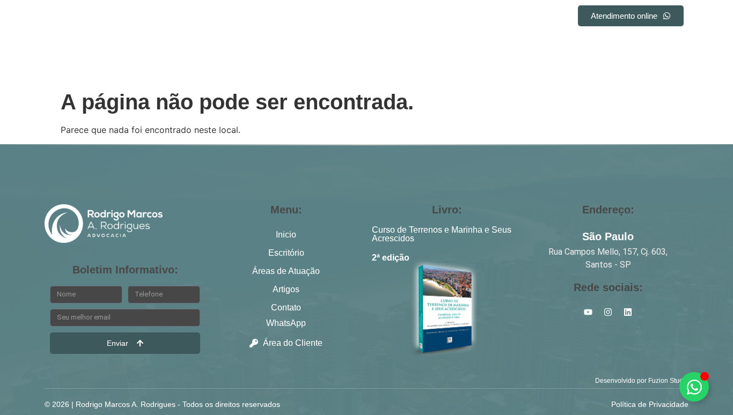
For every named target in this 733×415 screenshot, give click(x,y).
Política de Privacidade (649, 404)
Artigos (436, 17)
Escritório (285, 17)
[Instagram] (660, 44)
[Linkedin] (640, 44)
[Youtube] (679, 44)
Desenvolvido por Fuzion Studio (641, 380)
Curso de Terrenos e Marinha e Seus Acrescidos (441, 234)
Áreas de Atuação (363, 17)
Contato (488, 17)
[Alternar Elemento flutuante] (694, 387)
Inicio (233, 17)
